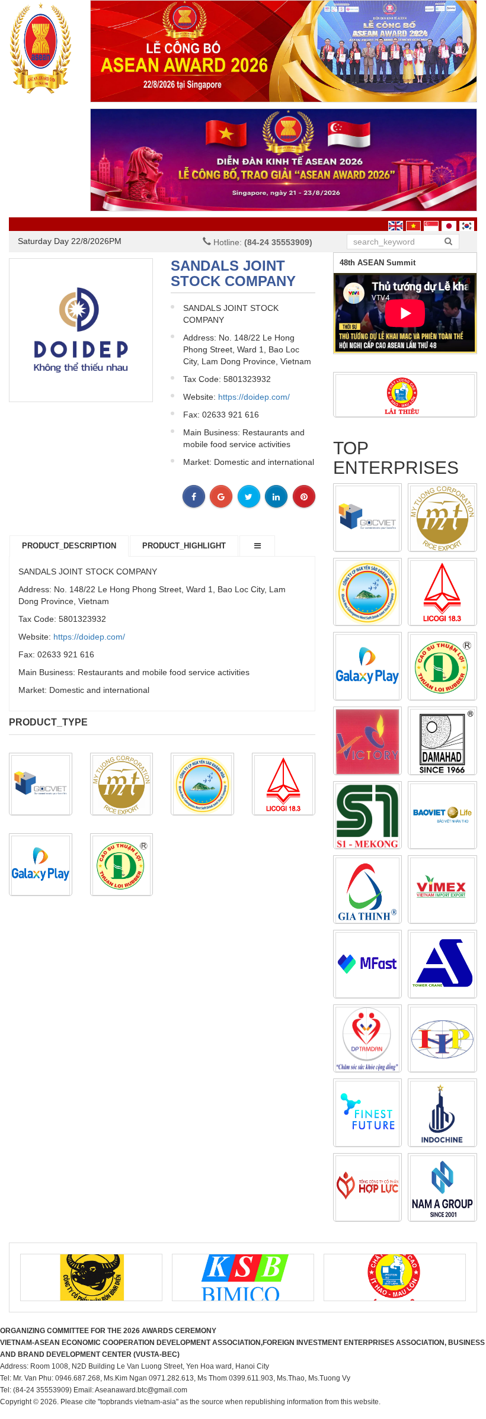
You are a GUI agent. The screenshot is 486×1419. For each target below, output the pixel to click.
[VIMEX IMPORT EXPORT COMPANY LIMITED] (442, 890)
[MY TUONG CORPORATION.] (122, 785)
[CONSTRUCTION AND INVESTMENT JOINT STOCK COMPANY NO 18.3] (283, 785)
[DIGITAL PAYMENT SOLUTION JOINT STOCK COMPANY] (367, 965)
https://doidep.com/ (254, 397)
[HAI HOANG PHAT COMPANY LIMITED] (442, 1039)
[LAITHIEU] (405, 395)
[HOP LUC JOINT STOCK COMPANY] (367, 1188)
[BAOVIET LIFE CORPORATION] (442, 816)
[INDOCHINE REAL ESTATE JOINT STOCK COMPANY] (442, 1113)
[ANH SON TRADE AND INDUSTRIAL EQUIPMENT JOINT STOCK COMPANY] (442, 965)
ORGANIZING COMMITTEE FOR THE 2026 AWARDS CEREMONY (108, 1331)
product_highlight (184, 545)
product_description (69, 545)
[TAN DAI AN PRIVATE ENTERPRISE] (367, 742)
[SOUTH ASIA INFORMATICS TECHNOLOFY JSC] (442, 1188)
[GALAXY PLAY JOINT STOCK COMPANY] (40, 865)
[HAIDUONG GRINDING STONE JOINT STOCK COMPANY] (442, 742)
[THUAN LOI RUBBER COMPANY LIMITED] (122, 865)
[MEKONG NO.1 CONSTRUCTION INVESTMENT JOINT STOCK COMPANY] (367, 816)
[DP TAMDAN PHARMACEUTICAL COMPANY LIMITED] (367, 1039)
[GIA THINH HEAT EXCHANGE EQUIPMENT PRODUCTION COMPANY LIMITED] (367, 890)
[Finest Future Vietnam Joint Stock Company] (367, 1113)
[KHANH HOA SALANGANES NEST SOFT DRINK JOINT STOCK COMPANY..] (202, 785)
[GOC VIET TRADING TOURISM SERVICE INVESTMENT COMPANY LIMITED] (40, 785)
